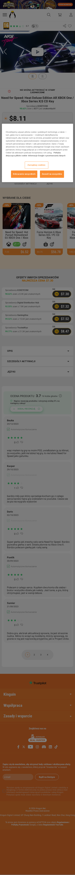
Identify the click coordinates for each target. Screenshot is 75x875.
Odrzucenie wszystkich (24, 174)
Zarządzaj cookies (36, 165)
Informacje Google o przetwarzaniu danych (46, 155)
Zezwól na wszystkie (52, 174)
